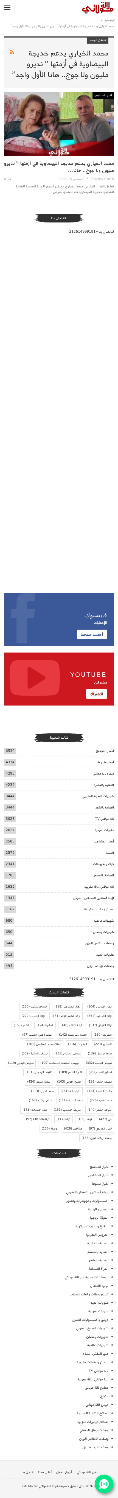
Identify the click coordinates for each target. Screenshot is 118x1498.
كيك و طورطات (103, 864)
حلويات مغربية (104, 830)
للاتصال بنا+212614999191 (91, 232)
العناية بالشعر (104, 807)
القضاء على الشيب (37, 1034)
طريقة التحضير (67, 1109)
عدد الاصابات (35, 1109)
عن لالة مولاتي (87, 1472)
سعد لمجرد (101, 1100)
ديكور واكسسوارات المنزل (90, 1320)
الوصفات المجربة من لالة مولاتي (86, 1277)
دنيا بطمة (70, 1091)
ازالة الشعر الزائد (66, 1016)
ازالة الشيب (33, 1016)
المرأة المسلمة (98, 1269)
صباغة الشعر (100, 1109)
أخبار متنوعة (105, 762)
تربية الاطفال (99, 1286)
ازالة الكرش (100, 1025)
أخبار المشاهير (103, 95)
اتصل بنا (27, 1472)
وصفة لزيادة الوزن (97, 1138)
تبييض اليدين (20, 1062)
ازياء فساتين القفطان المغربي (93, 898)
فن (105, 1119)
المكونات (77, 1044)
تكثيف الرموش (39, 1072)
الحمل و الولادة (98, 1209)
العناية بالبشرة (104, 785)
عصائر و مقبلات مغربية (99, 909)
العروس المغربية (97, 1235)
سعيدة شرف (71, 1100)
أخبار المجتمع (105, 751)
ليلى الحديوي (100, 1128)
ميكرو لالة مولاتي (103, 773)
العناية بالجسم (104, 875)
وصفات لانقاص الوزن (99, 943)
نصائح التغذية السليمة (92, 1413)
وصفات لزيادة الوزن (100, 966)
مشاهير (73, 1128)
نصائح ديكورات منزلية (92, 1422)
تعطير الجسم (100, 1072)
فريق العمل (64, 1472)
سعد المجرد (42, 1091)
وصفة (49, 1128)
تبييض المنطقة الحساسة (59, 1062)
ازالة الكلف (71, 1025)
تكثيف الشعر (100, 1081)
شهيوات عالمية (104, 920)
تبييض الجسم (99, 1062)
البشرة (45, 1025)
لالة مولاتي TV (104, 818)
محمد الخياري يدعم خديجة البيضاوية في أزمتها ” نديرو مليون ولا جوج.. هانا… (59, 167)
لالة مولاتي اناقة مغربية (99, 886)
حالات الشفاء (99, 1091)
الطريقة (103, 1034)
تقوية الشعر (70, 1072)
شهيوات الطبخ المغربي (98, 796)
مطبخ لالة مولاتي (96, 1388)
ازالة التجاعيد (99, 1016)
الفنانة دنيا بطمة (73, 1034)
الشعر (22, 1025)
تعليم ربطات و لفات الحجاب (89, 1294)
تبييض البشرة (34, 1053)
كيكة (64, 1119)
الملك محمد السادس (44, 1044)
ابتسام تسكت (34, 1006)
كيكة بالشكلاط (38, 1119)
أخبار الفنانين (99, 1006)
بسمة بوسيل (100, 1053)
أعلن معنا (45, 1472)
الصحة (110, 852)
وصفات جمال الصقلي (94, 1430)
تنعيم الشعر (38, 1081)
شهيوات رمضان (103, 932)
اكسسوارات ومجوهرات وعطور (87, 1201)
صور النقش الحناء (95, 1354)
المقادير (103, 1044)
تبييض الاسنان (67, 1053)
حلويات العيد (105, 954)
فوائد (84, 1119)
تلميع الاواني (69, 1081)
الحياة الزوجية (98, 1218)
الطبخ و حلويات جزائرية (91, 1226)
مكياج (104, 1396)
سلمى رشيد (40, 1100)
